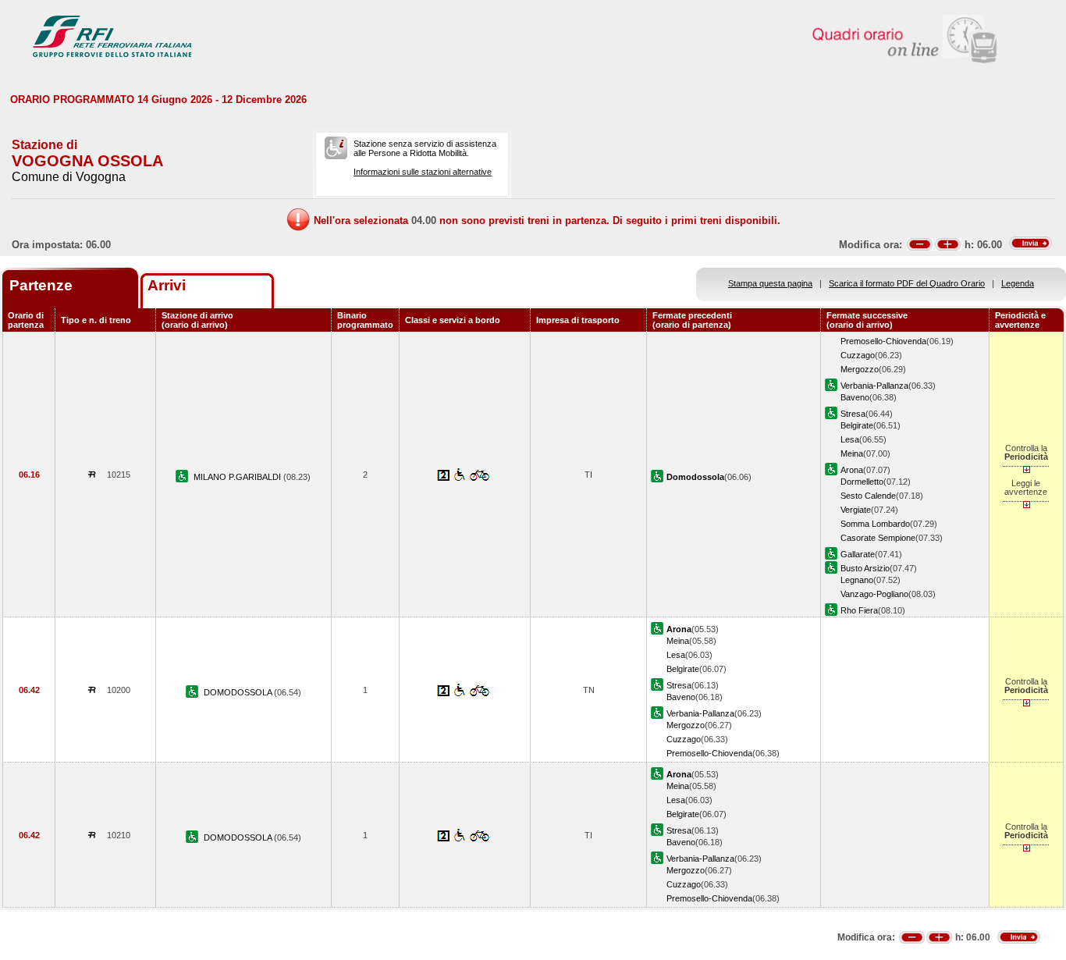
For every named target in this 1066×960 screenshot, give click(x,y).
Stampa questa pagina (770, 283)
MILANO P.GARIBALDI (238, 477)
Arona (851, 470)
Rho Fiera (859, 610)
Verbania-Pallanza (874, 385)
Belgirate (856, 425)
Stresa (852, 413)
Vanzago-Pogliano (874, 594)
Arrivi (166, 285)
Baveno (854, 397)
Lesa (849, 439)
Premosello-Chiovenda (883, 341)
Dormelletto (861, 481)
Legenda (1017, 283)
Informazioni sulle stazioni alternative (423, 171)
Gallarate (857, 554)
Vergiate (855, 509)
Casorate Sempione (877, 537)
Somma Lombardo (875, 523)
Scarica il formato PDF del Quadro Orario (907, 283)
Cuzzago (857, 355)
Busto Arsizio (865, 568)
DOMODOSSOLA (239, 692)
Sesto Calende (868, 495)
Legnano (856, 580)
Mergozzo (859, 369)
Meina (851, 453)
